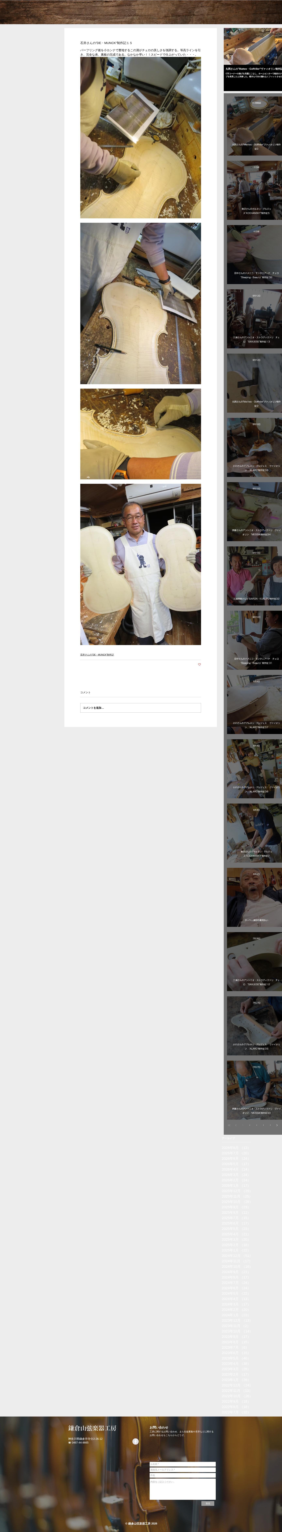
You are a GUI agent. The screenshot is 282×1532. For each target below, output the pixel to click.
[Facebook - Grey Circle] (135, 1441)
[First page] (229, 1125)
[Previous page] (236, 1125)
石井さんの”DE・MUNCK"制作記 (97, 654)
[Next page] (277, 1125)
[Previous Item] (228, 46)
